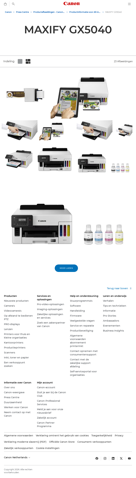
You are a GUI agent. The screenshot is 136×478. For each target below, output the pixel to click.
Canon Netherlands (16, 457)
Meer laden (66, 268)
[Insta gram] (105, 458)
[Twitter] (121, 458)
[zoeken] (13, 4)
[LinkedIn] (113, 458)
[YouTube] (129, 458)
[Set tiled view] (20, 61)
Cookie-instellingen (48, 448)
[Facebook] (97, 458)
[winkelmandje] (5, 4)
